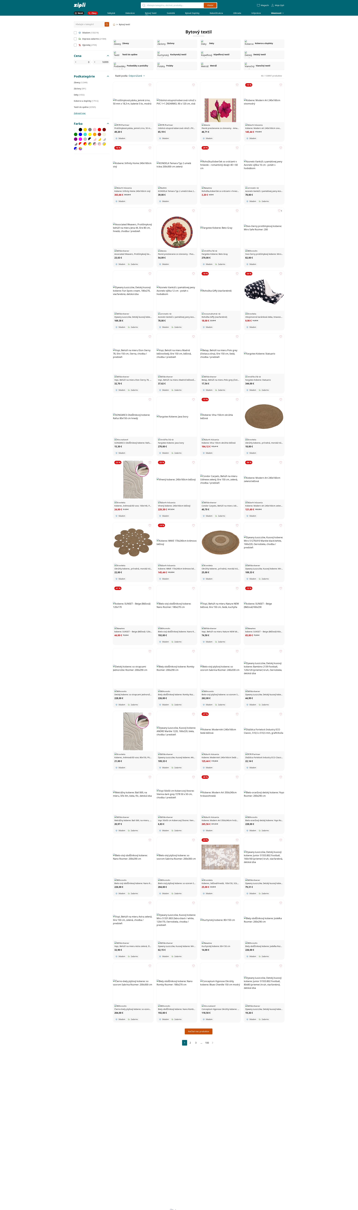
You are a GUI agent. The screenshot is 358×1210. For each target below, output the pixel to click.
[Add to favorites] (150, 85)
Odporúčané (135, 75)
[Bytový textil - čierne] (80, 129)
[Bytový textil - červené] (99, 129)
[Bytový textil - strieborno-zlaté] (104, 144)
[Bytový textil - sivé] (90, 129)
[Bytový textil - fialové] (75, 139)
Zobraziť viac (80, 113)
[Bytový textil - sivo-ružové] (94, 144)
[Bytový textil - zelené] (75, 134)
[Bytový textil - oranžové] (94, 134)
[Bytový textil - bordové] (104, 129)
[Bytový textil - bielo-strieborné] (104, 139)
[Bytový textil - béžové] (104, 134)
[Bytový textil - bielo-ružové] (94, 139)
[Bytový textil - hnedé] (99, 134)
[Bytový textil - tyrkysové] (85, 134)
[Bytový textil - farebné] (80, 148)
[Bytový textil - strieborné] (85, 139)
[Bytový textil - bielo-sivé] (75, 144)
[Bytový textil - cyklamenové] (80, 139)
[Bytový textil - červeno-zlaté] (85, 144)
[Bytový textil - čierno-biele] (90, 139)
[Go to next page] (212, 1043)
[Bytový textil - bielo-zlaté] (99, 139)
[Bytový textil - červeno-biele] (80, 144)
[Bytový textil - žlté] (90, 134)
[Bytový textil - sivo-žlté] (90, 144)
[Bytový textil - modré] (80, 134)
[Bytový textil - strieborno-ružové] (99, 144)
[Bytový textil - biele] (75, 129)
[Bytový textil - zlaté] (85, 129)
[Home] (80, 5)
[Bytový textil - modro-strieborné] (75, 148)
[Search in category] (107, 24)
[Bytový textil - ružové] (94, 129)
